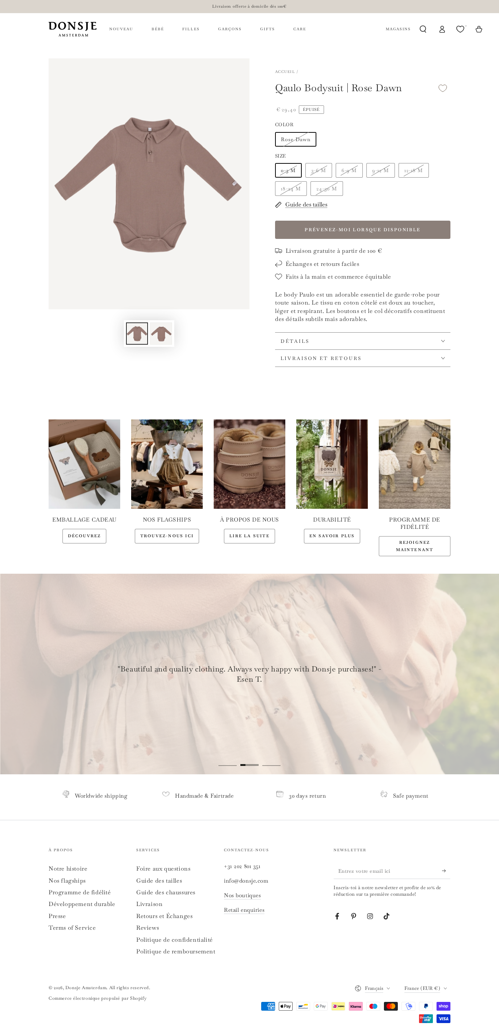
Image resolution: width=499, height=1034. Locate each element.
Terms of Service (72, 928)
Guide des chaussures (165, 892)
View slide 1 (227, 760)
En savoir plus (332, 535)
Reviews (147, 928)
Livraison (149, 904)
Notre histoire (68, 868)
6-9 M (349, 170)
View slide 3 (271, 760)
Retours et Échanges (164, 916)
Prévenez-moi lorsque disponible (362, 230)
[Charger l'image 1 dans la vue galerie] (137, 333)
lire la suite (249, 535)
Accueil (285, 71)
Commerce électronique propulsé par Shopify (97, 998)
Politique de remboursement (176, 951)
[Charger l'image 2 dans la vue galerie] (161, 333)
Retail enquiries (244, 909)
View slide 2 (249, 760)
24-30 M (326, 188)
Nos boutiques (242, 895)
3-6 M (318, 170)
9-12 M (380, 170)
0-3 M (288, 170)
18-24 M (291, 188)
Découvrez (84, 535)
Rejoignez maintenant (415, 546)
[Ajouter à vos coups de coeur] (442, 88)
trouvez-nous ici (167, 535)
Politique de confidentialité (174, 940)
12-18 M (413, 170)
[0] (461, 29)
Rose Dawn (296, 139)
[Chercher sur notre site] (423, 29)
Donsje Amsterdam (86, 988)
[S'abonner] (446, 871)
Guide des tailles (159, 880)
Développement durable (82, 904)
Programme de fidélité (80, 892)
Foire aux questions (163, 868)
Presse (57, 916)
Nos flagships (67, 880)
